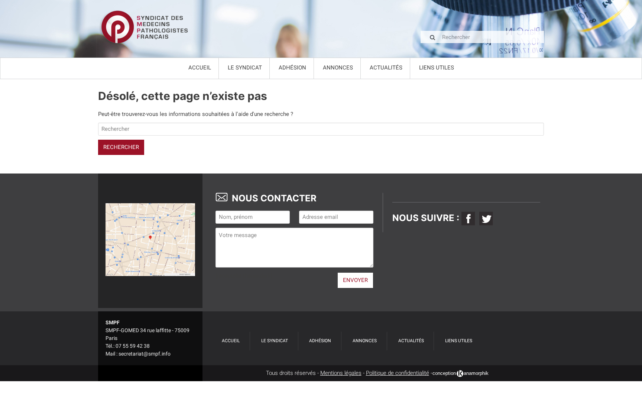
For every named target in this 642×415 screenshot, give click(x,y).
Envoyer (355, 280)
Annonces (338, 67)
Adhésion (292, 67)
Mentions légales (340, 373)
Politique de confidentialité (397, 373)
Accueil (199, 67)
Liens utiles (436, 67)
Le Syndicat (245, 67)
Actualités (386, 67)
